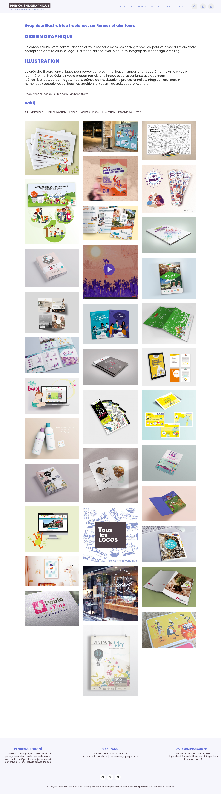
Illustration (108, 112)
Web (138, 112)
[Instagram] (110, 777)
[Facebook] (103, 777)
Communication (56, 112)
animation (37, 112)
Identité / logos (90, 112)
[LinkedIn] (118, 777)
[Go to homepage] (29, 6)
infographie (125, 112)
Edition (73, 112)
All (26, 112)
